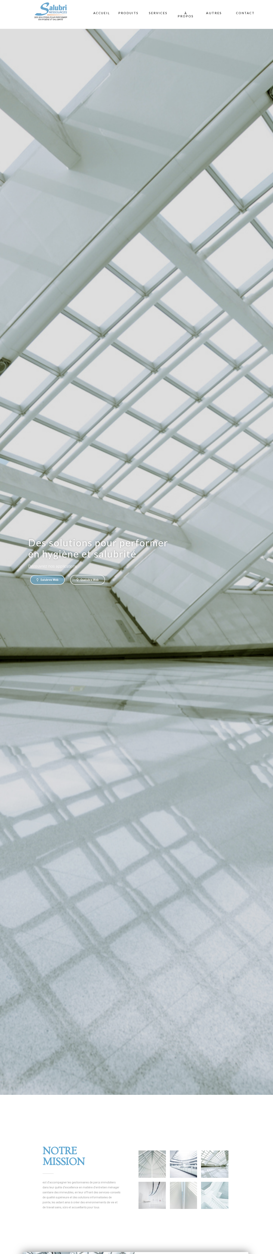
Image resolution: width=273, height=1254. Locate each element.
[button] (214, 13)
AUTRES (214, 13)
